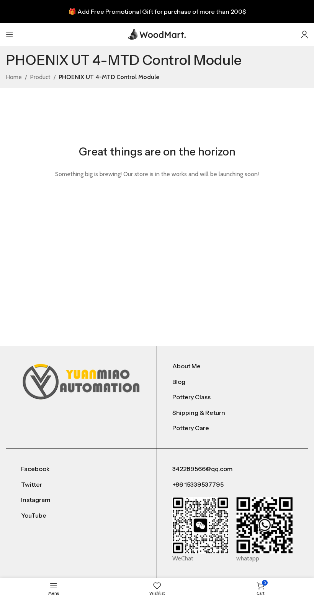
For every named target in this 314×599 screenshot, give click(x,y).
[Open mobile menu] (9, 34)
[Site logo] (157, 33)
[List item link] (232, 366)
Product (40, 77)
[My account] (304, 34)
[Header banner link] (157, 11)
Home (14, 77)
